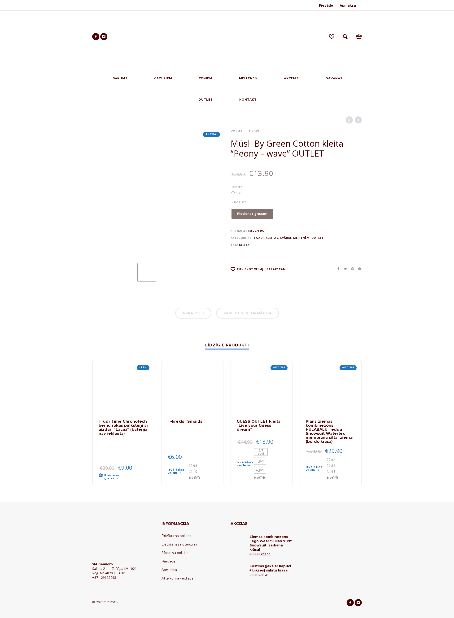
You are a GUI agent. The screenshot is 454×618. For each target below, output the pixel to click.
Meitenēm (301, 237)
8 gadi (254, 130)
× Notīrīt (238, 202)
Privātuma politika (176, 536)
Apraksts (193, 313)
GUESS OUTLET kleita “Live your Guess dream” (258, 425)
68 (333, 459)
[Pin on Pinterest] (351, 268)
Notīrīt (194, 477)
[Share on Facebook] (336, 268)
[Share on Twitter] (344, 268)
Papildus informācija (247, 313)
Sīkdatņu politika (175, 553)
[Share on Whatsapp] (358, 268)
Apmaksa (348, 5)
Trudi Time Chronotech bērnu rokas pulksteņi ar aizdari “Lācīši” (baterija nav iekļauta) (123, 427)
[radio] (238, 193)
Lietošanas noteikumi (179, 544)
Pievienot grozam (252, 213)
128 (239, 193)
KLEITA (244, 245)
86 (333, 465)
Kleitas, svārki (278, 237)
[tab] (193, 314)
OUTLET (237, 130)
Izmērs (237, 187)
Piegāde (326, 5)
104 (196, 471)
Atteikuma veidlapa (177, 578)
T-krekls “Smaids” (186, 421)
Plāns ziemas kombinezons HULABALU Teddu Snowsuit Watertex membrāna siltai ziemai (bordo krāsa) (330, 431)
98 (195, 465)
